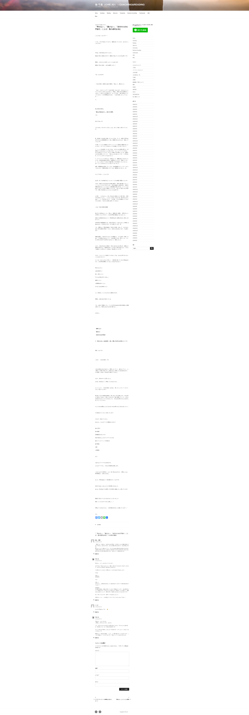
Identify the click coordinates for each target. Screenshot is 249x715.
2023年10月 (135, 172)
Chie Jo (104, 24)
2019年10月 (135, 203)
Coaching (102, 13)
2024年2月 (135, 162)
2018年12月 (135, 225)
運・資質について (136, 96)
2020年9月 (135, 194)
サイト (96, 681)
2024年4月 (135, 157)
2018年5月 (135, 240)
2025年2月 (135, 136)
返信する (97, 553)
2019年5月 (135, 216)
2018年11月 (135, 228)
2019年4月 (135, 218)
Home (96, 13)
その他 (134, 67)
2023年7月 (135, 179)
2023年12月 (135, 167)
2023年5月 (135, 184)
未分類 (134, 87)
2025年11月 (135, 118)
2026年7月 (135, 104)
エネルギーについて (137, 65)
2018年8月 (135, 233)
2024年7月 (135, 150)
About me (115, 13)
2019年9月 (135, 206)
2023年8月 (135, 177)
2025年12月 (135, 116)
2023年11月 (135, 169)
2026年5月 (135, 109)
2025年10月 (135, 121)
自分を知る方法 (136, 94)
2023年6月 (135, 182)
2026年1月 (135, 114)
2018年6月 (135, 237)
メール (97, 675)
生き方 (134, 91)
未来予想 (134, 89)
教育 (134, 84)
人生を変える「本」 (137, 74)
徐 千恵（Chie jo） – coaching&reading (120, 4)
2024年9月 (135, 148)
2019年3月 (135, 221)
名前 (96, 668)
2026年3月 (135, 111)
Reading (109, 13)
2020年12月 (135, 189)
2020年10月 (135, 191)
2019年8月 (135, 208)
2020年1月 (135, 199)
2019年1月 (135, 223)
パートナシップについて (138, 70)
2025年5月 (135, 128)
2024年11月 (135, 143)
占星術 (134, 79)
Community (122, 13)
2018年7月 (135, 235)
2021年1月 (135, 186)
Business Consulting (132, 13)
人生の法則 (99, 524)
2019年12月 (135, 201)
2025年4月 (135, 131)
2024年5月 (135, 155)
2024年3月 (135, 160)
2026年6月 (135, 106)
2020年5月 (135, 196)
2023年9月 (135, 174)
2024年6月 (135, 153)
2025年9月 (135, 123)
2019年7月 (135, 211)
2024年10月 (135, 145)
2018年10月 (135, 230)
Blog (96, 16)
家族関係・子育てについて (138, 82)
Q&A (149, 13)
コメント (97, 650)
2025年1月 (135, 138)
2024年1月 (135, 165)
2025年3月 (135, 133)
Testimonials (142, 13)
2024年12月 (135, 140)
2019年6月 (135, 213)
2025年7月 (135, 126)
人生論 (134, 77)
